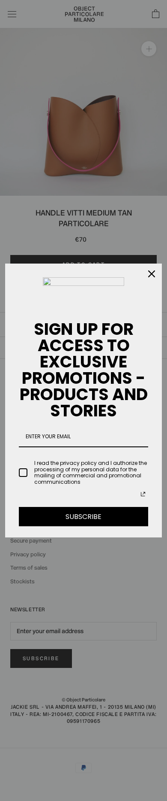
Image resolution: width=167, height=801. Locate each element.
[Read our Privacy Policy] (143, 494)
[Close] (151, 274)
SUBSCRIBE (83, 517)
